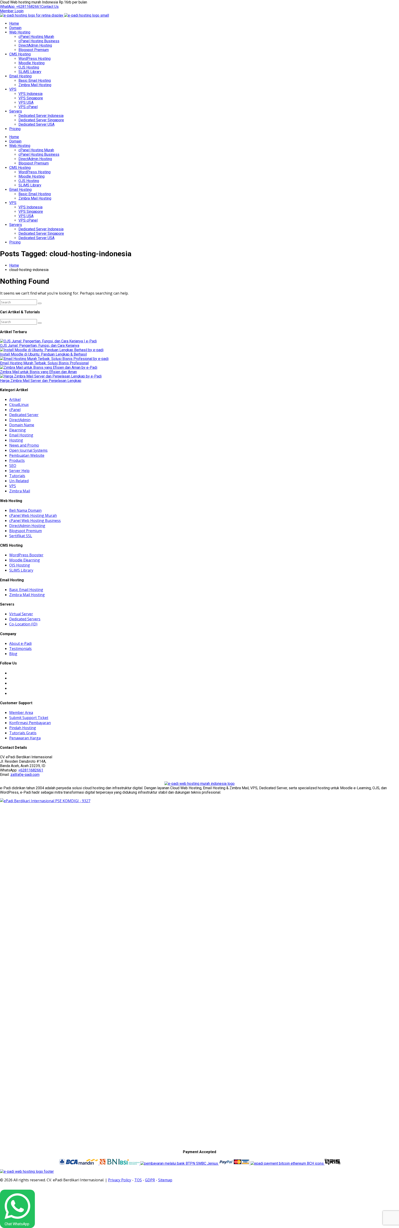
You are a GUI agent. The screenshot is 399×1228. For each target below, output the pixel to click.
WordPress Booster (26, 555)
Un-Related (19, 480)
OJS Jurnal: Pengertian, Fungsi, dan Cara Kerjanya (39, 345)
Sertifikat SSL (20, 535)
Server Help (19, 470)
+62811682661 (30, 770)
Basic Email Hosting (34, 80)
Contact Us (50, 6)
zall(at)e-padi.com (24, 774)
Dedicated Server (24, 414)
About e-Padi (20, 643)
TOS (138, 1179)
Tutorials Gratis (22, 732)
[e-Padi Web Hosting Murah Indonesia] (199, 783)
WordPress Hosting (34, 58)
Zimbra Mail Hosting (34, 85)
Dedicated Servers (24, 619)
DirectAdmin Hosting (35, 45)
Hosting (16, 440)
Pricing (15, 129)
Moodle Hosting (31, 63)
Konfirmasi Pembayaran (30, 722)
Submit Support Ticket (28, 717)
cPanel (15, 409)
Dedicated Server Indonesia (40, 115)
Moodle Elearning (24, 560)
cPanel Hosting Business (38, 41)
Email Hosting (20, 76)
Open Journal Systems (28, 450)
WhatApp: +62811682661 (20, 6)
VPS (12, 89)
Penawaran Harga (25, 737)
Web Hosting (19, 32)
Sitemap (165, 1179)
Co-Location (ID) (23, 624)
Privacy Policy (119, 1179)
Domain (15, 28)
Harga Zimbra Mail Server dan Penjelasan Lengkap (40, 380)
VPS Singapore (30, 98)
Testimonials (20, 648)
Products (17, 460)
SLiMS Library (29, 72)
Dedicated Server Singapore (41, 120)
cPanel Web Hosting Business (35, 520)
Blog (13, 653)
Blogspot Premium (33, 50)
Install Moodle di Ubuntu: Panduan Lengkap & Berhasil (43, 354)
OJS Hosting (28, 67)
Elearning (17, 430)
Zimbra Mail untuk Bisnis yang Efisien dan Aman (38, 372)
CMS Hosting (20, 54)
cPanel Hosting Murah (36, 36)
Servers (15, 111)
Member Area (21, 712)
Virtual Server (21, 613)
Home (14, 23)
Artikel (15, 399)
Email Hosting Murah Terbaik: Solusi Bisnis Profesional (44, 363)
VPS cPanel (28, 107)
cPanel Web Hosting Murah (33, 515)
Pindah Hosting (22, 727)
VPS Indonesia (30, 93)
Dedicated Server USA (36, 124)
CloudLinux (19, 404)
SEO (12, 465)
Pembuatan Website (26, 455)
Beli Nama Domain (25, 510)
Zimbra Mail (19, 491)
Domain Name (21, 424)
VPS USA (25, 102)
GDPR (150, 1179)
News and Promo (24, 445)
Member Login (12, 11)
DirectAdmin (19, 419)
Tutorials (17, 475)
